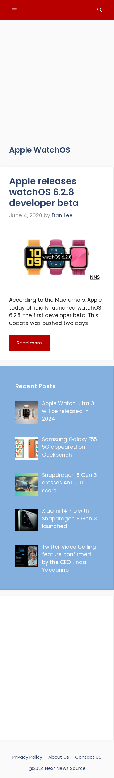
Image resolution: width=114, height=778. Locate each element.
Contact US (88, 757)
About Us (58, 757)
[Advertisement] (57, 76)
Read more (29, 343)
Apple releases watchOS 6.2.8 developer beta (43, 192)
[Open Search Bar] (99, 10)
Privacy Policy (27, 757)
